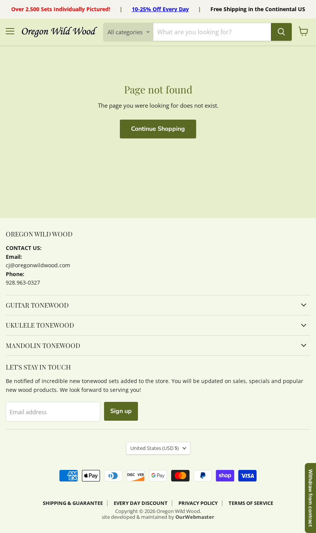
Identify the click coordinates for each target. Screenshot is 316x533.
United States (154, 448)
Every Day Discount (141, 503)
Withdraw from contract (311, 498)
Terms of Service (251, 503)
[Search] (281, 32)
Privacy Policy (198, 503)
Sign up (121, 411)
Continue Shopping (158, 129)
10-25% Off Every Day (160, 9)
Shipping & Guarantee (73, 503)
